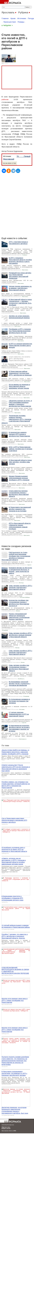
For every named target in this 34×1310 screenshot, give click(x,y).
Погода (31, 18)
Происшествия (9, 22)
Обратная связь (6, 1127)
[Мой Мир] (18, 171)
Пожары (21, 22)
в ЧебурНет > (7, 25)
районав (5, 99)
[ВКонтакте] (4, 171)
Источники (21, 18)
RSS (15, 1130)
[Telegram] (13, 171)
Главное (5, 18)
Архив (13, 18)
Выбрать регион (6, 1128)
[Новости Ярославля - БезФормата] (11, 2)
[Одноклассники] (8, 171)
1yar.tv (6, 63)
